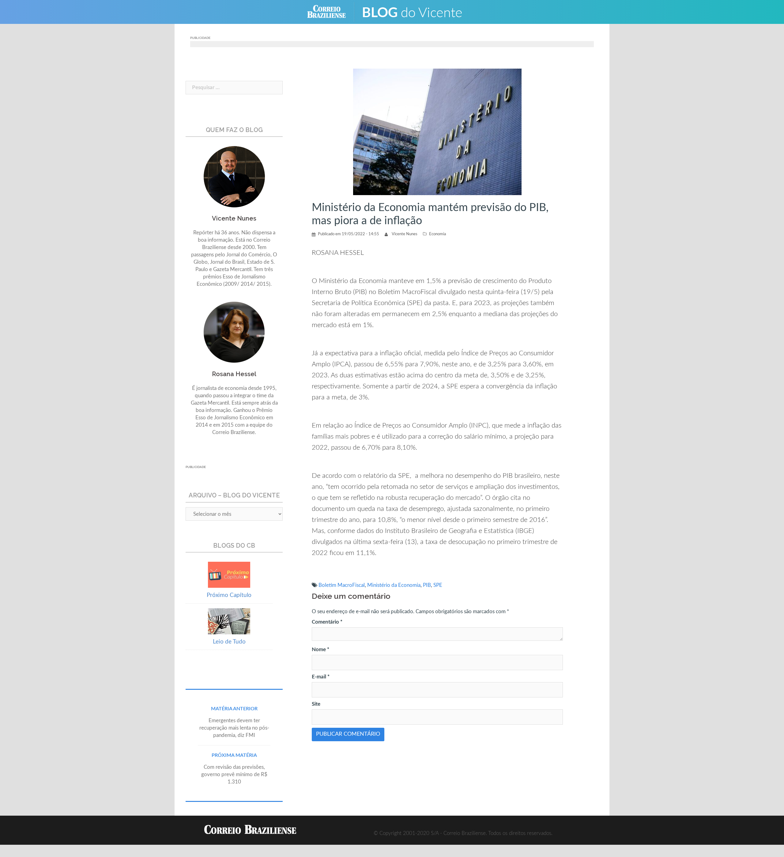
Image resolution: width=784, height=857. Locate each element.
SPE (437, 585)
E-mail (321, 676)
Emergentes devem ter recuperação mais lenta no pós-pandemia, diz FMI (234, 728)
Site (316, 704)
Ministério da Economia (393, 585)
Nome (320, 649)
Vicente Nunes (404, 234)
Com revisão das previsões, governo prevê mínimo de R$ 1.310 (234, 774)
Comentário (327, 622)
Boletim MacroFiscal (341, 585)
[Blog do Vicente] (416, 11)
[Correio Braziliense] (331, 11)
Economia (437, 234)
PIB (427, 585)
